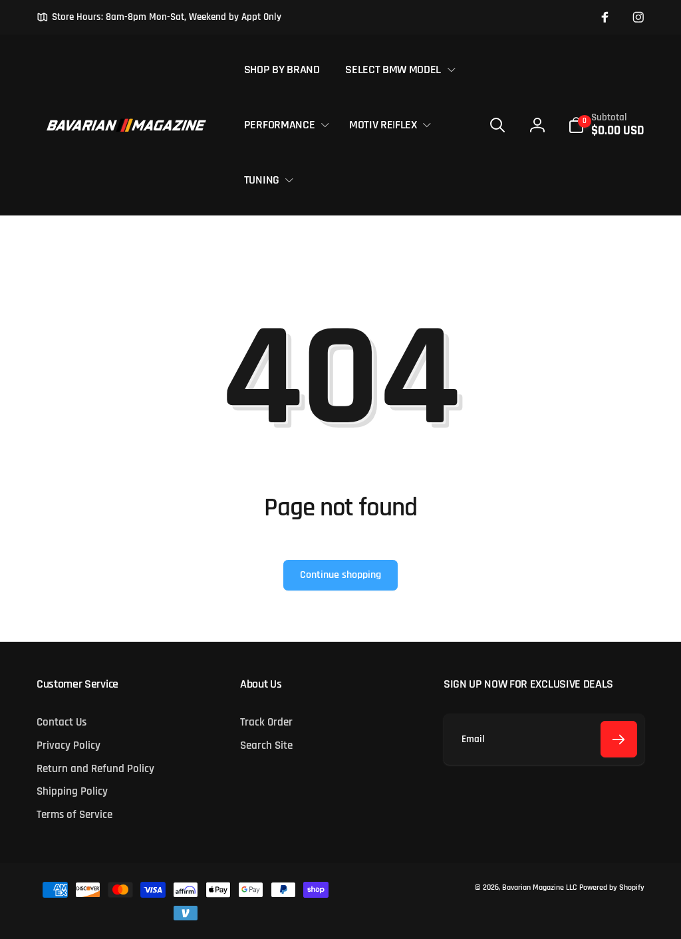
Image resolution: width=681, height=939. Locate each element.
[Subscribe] (619, 739)
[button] (398, 69)
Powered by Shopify (611, 887)
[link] (159, 17)
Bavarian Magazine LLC (539, 887)
